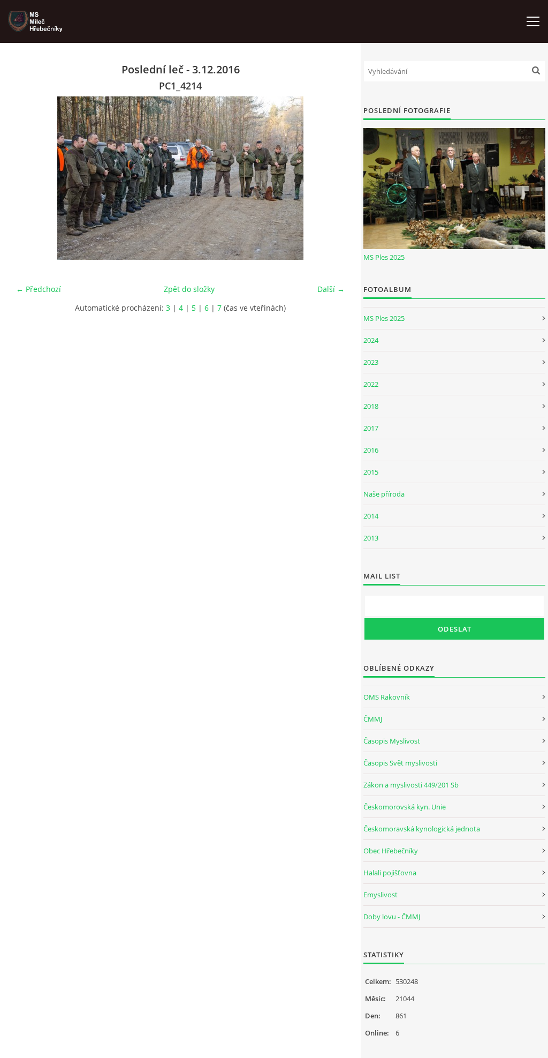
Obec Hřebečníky (390, 851)
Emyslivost (380, 894)
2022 (370, 384)
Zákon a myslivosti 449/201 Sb (411, 785)
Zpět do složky (189, 289)
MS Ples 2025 (384, 257)
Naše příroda (384, 494)
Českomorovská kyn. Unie (404, 807)
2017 (370, 428)
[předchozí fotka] (33, 178)
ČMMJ (372, 719)
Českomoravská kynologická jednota (421, 829)
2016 (370, 450)
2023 (370, 362)
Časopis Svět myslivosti (400, 763)
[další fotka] (327, 178)
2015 (370, 472)
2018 (370, 406)
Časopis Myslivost (391, 741)
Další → (331, 289)
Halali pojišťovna (389, 872)
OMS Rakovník (386, 697)
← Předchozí (38, 289)
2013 (370, 538)
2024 (370, 340)
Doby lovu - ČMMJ (391, 916)
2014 (370, 516)
